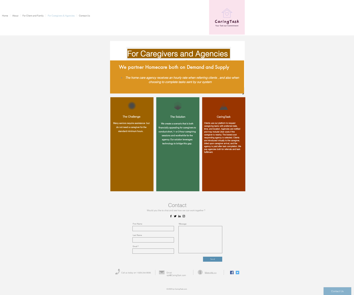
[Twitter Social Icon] (237, 272)
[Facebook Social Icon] (232, 272)
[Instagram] (183, 216)
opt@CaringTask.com (176, 275)
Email (135, 246)
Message (183, 224)
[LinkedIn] (179, 216)
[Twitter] (175, 216)
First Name (137, 224)
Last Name (137, 235)
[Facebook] (171, 216)
